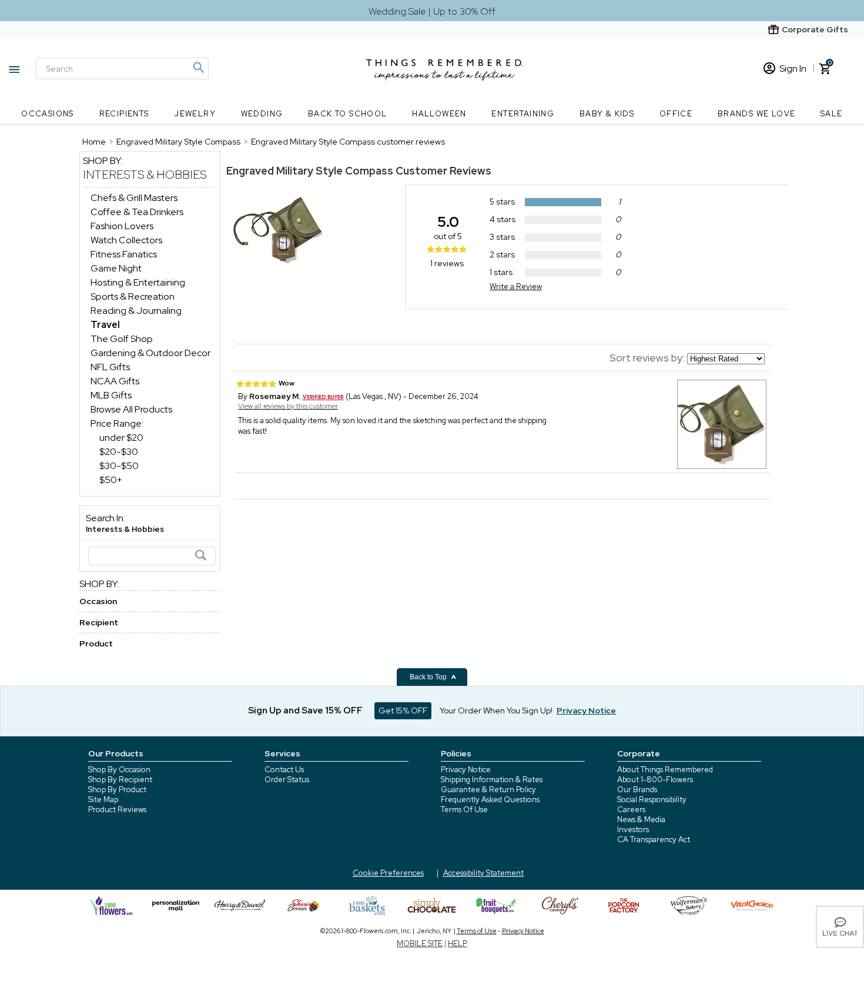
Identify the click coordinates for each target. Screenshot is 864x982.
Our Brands (637, 790)
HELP (457, 944)
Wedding (262, 114)
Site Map (103, 800)
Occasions (47, 114)
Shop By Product (117, 790)
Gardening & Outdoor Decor (150, 353)
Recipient (98, 622)
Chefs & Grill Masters (134, 198)
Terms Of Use (464, 810)
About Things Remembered (665, 770)
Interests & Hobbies (145, 174)
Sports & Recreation (133, 296)
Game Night (116, 268)
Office (675, 114)
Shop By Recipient (120, 780)
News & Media (641, 820)
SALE (832, 114)
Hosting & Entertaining (138, 282)
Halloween (439, 114)
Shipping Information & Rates (491, 780)
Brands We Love (757, 114)
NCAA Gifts (115, 381)
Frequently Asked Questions (490, 800)
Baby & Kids (607, 114)
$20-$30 (118, 451)
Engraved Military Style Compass (309, 170)
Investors (633, 829)
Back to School (347, 114)
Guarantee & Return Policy (488, 790)
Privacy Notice (466, 770)
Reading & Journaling (136, 310)
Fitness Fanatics (124, 254)
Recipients (124, 114)
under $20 (121, 437)
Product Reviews (117, 810)
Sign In (792, 68)
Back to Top (429, 677)
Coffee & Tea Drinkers (137, 212)
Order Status (286, 780)
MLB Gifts (111, 395)
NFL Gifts (110, 367)
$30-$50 (119, 466)
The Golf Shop (122, 339)
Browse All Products (131, 409)
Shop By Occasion (119, 770)
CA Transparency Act (653, 839)
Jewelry (195, 114)
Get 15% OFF (403, 710)
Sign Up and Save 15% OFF (305, 710)
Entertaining (522, 114)
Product (96, 643)
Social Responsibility (651, 800)
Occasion (98, 601)
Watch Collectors (126, 240)
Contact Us (284, 770)
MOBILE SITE (420, 944)
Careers (631, 810)
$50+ (110, 480)
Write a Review (516, 286)
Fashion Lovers (122, 226)
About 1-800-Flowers (655, 780)
